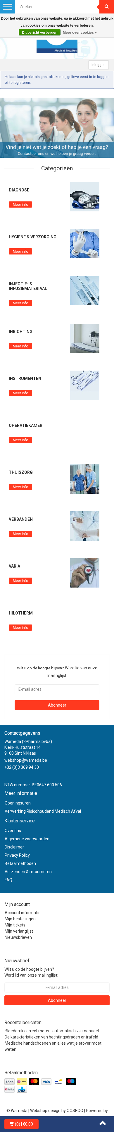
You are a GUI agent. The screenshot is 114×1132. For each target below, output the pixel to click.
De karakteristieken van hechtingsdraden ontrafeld (51, 1037)
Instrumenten (25, 378)
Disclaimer (14, 847)
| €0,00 (24, 1124)
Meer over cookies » (80, 32)
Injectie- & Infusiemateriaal (28, 286)
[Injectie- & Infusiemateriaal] (84, 290)
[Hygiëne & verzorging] (84, 243)
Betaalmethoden (20, 863)
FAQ (8, 880)
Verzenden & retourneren (28, 871)
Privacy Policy (17, 855)
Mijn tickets (15, 925)
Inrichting (20, 331)
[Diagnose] (84, 196)
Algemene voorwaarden (27, 838)
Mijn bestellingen (20, 919)
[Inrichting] (84, 338)
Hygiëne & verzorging (32, 237)
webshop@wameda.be (25, 760)
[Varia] (84, 572)
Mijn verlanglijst (19, 931)
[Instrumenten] (84, 385)
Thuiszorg (21, 472)
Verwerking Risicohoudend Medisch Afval (43, 811)
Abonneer (57, 705)
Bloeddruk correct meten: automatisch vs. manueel (52, 1031)
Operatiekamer (25, 425)
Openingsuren (18, 803)
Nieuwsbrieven (18, 937)
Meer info (20, 205)
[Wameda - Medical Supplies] (57, 41)
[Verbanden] (84, 525)
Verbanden (21, 519)
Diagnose (19, 190)
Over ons (13, 830)
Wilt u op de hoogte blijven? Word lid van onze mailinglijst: (31, 972)
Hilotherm (21, 613)
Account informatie (23, 912)
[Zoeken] (106, 6)
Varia (14, 566)
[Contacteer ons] (57, 128)
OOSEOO (75, 1110)
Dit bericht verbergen (39, 32)
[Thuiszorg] (84, 478)
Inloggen (98, 65)
